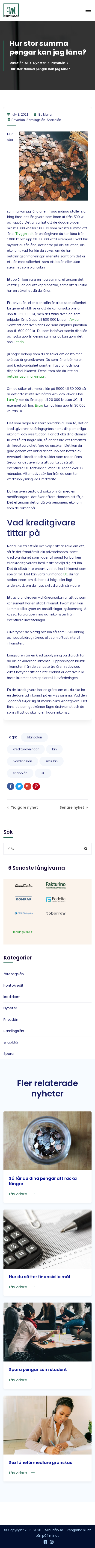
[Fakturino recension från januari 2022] (56, 885)
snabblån (54, 120)
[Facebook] (10, 786)
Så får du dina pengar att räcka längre (43, 1181)
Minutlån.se (18, 63)
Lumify (12, 399)
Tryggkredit (24, 233)
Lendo (19, 342)
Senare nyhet (72, 807)
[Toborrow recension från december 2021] (56, 912)
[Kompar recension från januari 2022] (24, 899)
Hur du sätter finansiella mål (39, 1277)
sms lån (51, 761)
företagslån (13, 973)
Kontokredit (13, 985)
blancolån (34, 737)
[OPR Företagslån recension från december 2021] (24, 912)
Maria (47, 114)
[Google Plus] (27, 786)
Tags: (12, 737)
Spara (8, 1053)
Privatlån (58, 63)
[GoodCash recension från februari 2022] (24, 885)
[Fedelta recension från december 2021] (56, 899)
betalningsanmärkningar (26, 376)
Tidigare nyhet (24, 807)
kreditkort (11, 996)
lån (54, 749)
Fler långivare (21, 931)
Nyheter (39, 63)
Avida (74, 319)
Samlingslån (36, 120)
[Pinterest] (36, 786)
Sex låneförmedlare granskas (40, 1462)
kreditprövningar (26, 749)
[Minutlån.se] (11, 10)
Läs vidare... (19, 1194)
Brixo (39, 405)
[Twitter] (19, 786)
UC (65, 574)
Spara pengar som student (38, 1369)
